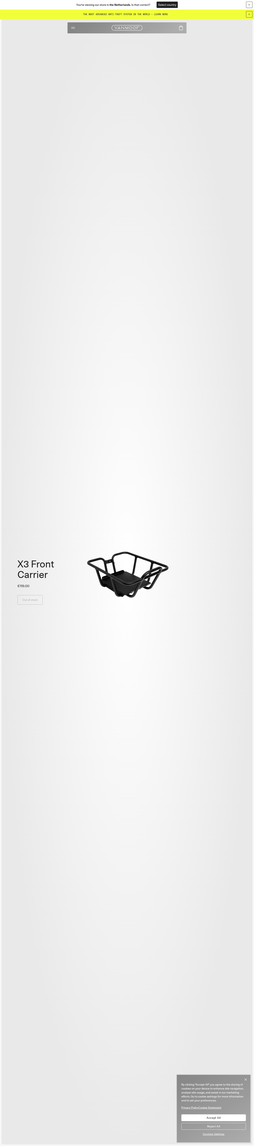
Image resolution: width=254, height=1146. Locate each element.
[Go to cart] (181, 27)
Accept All (214, 1118)
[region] (213, 1108)
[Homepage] (127, 28)
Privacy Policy (189, 1108)
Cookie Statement (209, 1108)
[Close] (249, 14)
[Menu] (73, 27)
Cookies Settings (214, 1134)
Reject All (213, 1126)
